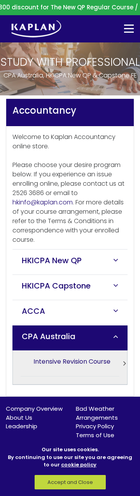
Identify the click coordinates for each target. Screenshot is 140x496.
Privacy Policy (95, 426)
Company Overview (34, 409)
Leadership (21, 426)
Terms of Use (95, 435)
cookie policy (78, 464)
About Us (19, 417)
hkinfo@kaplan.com (42, 202)
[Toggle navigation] (123, 28)
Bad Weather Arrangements (97, 413)
